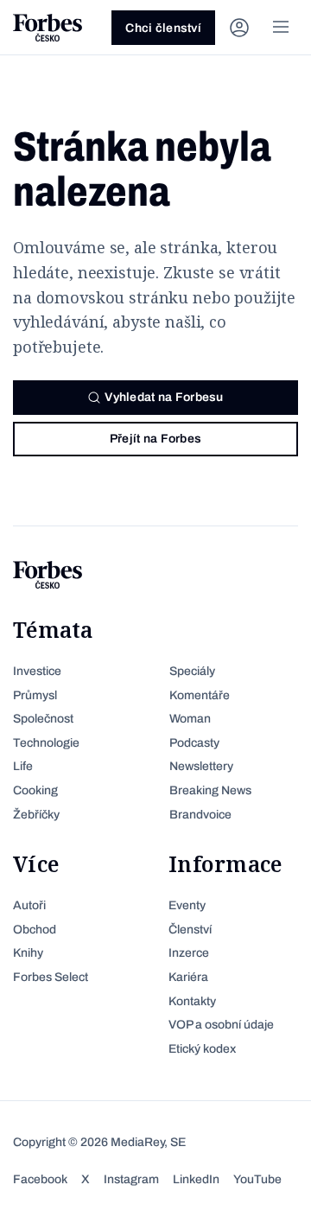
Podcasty (194, 742)
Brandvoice (200, 814)
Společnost (43, 718)
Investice (37, 671)
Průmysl (35, 695)
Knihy (28, 952)
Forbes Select (50, 977)
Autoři (29, 905)
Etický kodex (202, 1048)
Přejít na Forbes (155, 438)
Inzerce (188, 952)
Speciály (192, 671)
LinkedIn (196, 1179)
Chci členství (163, 28)
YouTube (257, 1179)
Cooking (35, 790)
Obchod (34, 929)
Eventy (187, 905)
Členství (190, 929)
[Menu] (280, 27)
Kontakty (192, 1001)
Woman (190, 718)
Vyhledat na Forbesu (164, 397)
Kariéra (188, 977)
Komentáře (199, 695)
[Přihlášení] (239, 27)
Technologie (46, 742)
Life (23, 766)
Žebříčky (36, 814)
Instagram (131, 1179)
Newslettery (201, 766)
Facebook (40, 1179)
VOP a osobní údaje (221, 1024)
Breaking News (210, 790)
